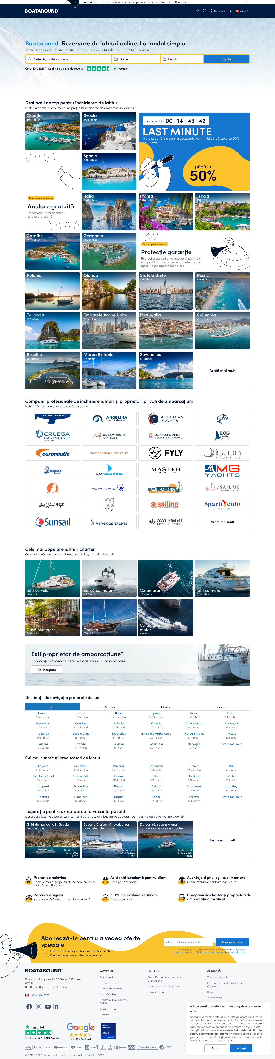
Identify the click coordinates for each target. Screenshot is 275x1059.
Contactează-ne (110, 983)
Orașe (165, 707)
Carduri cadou (108, 1009)
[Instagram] (38, 1006)
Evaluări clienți (108, 994)
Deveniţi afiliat (156, 992)
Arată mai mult (223, 370)
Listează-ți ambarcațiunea (164, 986)
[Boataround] (42, 11)
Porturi (222, 707)
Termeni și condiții (218, 977)
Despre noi (106, 977)
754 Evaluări (83, 1039)
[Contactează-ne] (198, 10)
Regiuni (109, 707)
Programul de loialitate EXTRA (114, 1001)
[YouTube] (48, 1006)
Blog (210, 992)
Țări (52, 707)
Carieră (104, 1014)
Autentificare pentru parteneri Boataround (165, 978)
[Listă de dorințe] (204, 10)
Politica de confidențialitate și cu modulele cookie (221, 951)
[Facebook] (29, 1006)
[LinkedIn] (56, 1006)
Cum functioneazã (111, 988)
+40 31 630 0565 (39, 995)
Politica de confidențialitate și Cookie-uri (224, 984)
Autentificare (214, 997)
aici (249, 1033)
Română (244, 10)
